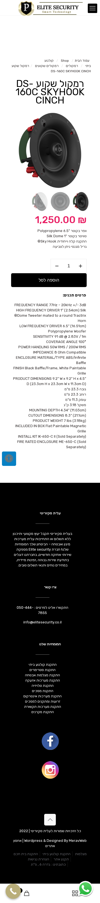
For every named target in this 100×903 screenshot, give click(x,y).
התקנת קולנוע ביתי (56, 854)
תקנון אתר (61, 859)
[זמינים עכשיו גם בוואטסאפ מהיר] (85, 888)
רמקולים (72, 66)
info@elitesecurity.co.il (42, 622)
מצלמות (81, 854)
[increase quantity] (80, 266)
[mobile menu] (92, 8)
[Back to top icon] (50, 819)
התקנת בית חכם (26, 854)
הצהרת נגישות (38, 859)
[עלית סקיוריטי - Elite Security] (50, 7)
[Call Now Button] (13, 891)
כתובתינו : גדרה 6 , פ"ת (48, 864)
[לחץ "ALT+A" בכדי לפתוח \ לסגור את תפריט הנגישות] (9, 459)
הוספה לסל (49, 280)
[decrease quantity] (57, 266)
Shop (65, 61)
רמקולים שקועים (47, 66)
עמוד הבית (82, 61)
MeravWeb (78, 840)
